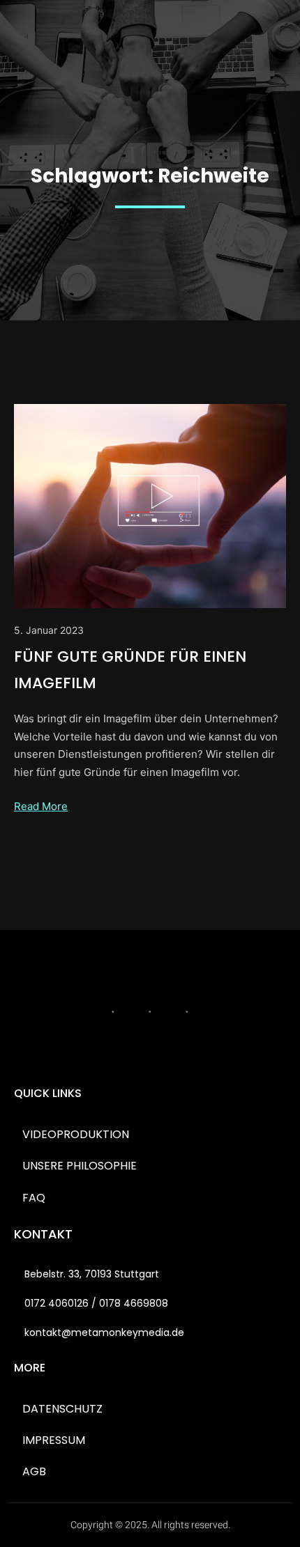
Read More (41, 806)
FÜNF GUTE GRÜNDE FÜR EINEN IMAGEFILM (130, 669)
